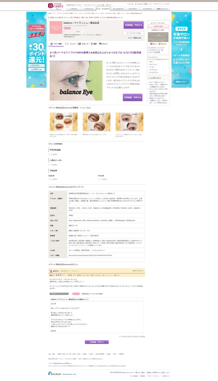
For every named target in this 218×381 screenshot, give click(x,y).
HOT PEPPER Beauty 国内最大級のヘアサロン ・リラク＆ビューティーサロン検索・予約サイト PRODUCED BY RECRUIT (55, 6)
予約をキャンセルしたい (157, 98)
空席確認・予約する (133, 25)
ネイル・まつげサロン (103, 9)
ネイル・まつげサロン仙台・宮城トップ (112, 13)
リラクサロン (132, 9)
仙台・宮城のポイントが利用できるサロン (91, 359)
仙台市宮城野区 (100, 354)
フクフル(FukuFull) (99, 366)
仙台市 (91, 354)
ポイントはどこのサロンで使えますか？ (158, 90)
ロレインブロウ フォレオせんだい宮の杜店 (60, 366)
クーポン (152, 67)
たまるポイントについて (156, 48)
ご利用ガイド (166, 376)
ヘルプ (167, 4)
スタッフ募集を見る (134, 38)
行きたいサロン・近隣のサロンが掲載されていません (158, 86)
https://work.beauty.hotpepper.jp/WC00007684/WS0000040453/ (90, 255)
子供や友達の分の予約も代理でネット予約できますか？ (158, 95)
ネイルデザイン (154, 72)
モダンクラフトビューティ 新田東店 (83, 366)
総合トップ (51, 13)
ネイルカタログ (118, 9)
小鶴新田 (121, 354)
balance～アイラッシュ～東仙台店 (81, 23)
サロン (151, 62)
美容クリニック (162, 9)
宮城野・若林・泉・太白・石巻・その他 (68, 354)
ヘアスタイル (88, 9)
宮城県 (85, 354)
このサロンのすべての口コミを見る (133, 336)
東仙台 (109, 354)
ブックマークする (135, 33)
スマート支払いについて (157, 82)
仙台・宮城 (51, 354)
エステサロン (147, 9)
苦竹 (115, 354)
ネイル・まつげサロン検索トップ (140, 4)
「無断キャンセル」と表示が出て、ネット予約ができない (158, 102)
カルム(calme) (122, 366)
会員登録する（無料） (158, 30)
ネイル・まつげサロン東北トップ (88, 13)
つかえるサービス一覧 (156, 50)
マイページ (158, 4)
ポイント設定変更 (154, 52)
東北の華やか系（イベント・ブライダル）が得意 (62, 359)
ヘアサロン (74, 9)
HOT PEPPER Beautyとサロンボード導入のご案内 (127, 372)
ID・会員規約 (134, 376)
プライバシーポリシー (153, 376)
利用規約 (142, 376)
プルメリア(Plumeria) (111, 366)
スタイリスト (153, 64)
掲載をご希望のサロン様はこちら (158, 372)
